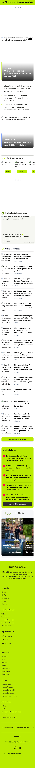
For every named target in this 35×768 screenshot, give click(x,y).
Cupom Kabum (6, 684)
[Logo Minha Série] (26, 2)
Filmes (3, 592)
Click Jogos (5, 674)
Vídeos (3, 614)
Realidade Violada (7, 623)
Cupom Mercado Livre (9, 696)
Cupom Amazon (7, 687)
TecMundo (5, 656)
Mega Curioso (6, 671)
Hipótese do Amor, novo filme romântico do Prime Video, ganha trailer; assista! (17, 98)
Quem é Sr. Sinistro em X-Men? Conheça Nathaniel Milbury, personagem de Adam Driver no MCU (16, 107)
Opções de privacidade (11, 754)
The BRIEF (4, 662)
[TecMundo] (6, 2)
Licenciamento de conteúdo (11, 712)
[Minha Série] (22, 727)
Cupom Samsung (7, 693)
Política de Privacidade (9, 718)
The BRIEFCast (6, 626)
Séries (3, 601)
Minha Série (5, 668)
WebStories (5, 617)
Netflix (3, 595)
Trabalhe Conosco (7, 715)
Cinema (4, 604)
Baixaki (3, 665)
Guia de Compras (7, 620)
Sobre (3, 706)
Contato (4, 709)
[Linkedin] (20, 748)
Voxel (3, 659)
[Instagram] (15, 748)
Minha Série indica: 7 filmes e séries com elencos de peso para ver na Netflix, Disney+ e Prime (18, 88)
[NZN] (17, 736)
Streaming (5, 598)
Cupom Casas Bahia (8, 690)
